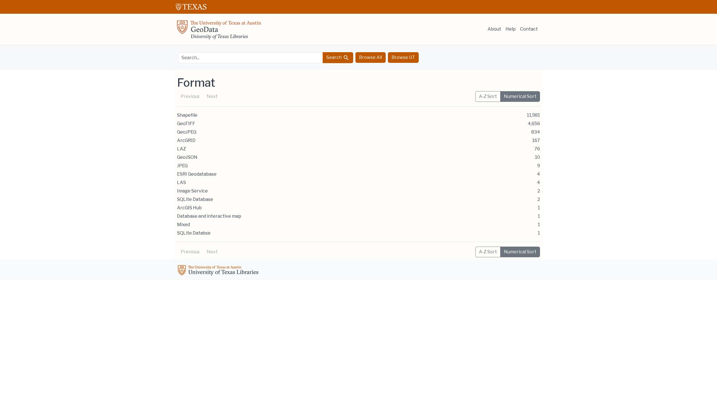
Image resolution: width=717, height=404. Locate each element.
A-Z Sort (488, 96)
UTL (219, 271)
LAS (181, 182)
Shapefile (187, 115)
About (494, 29)
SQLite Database (195, 199)
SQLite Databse (194, 233)
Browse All (370, 57)
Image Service (192, 191)
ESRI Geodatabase (197, 174)
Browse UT (403, 57)
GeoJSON (187, 157)
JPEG (182, 165)
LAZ (181, 149)
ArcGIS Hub (189, 207)
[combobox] (250, 57)
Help (511, 29)
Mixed (183, 224)
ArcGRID (186, 140)
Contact (529, 29)
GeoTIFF (186, 123)
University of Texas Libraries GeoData (219, 31)
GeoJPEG (186, 132)
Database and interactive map (209, 216)
